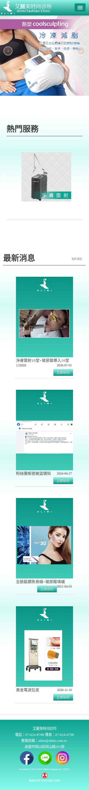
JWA (33, 769)
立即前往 (63, 372)
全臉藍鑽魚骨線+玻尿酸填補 (40, 582)
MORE (77, 259)
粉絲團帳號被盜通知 (33, 473)
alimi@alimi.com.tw (52, 740)
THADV (66, 769)
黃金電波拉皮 (27, 690)
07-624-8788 (34, 735)
